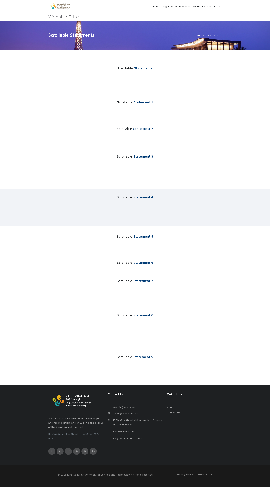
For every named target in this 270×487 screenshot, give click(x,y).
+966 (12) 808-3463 (124, 407)
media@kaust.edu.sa (125, 413)
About (196, 6)
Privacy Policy (185, 474)
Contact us (208, 6)
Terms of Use (204, 474)
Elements (181, 6)
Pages (166, 6)
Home (156, 6)
